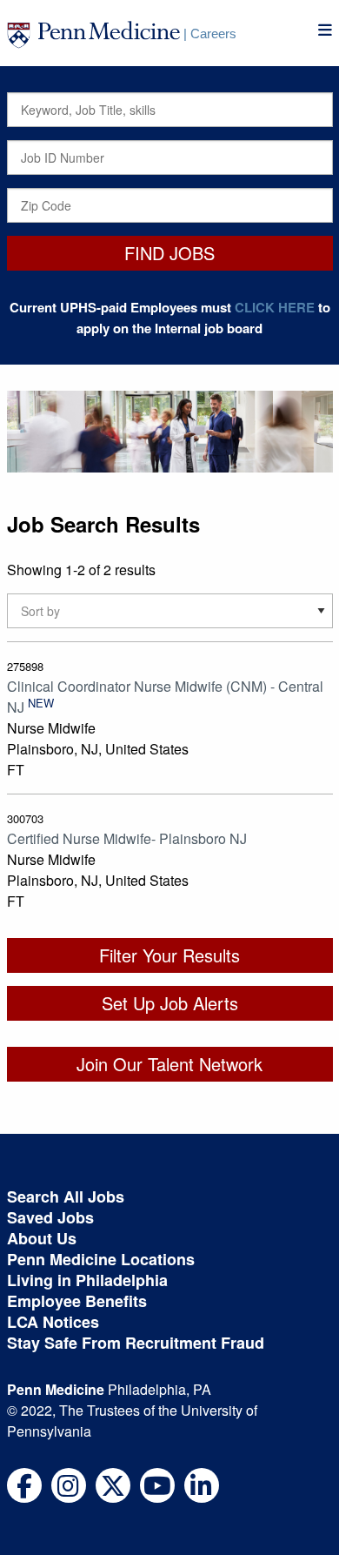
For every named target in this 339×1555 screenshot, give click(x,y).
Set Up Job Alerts (170, 1002)
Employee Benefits (77, 1301)
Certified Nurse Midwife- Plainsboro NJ (127, 838)
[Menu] (325, 30)
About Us (41, 1238)
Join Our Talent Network (169, 1063)
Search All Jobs (65, 1196)
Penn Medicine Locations (101, 1259)
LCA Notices (53, 1321)
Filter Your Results (169, 955)
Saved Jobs (50, 1217)
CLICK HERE (275, 307)
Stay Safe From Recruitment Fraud (135, 1342)
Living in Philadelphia (87, 1280)
